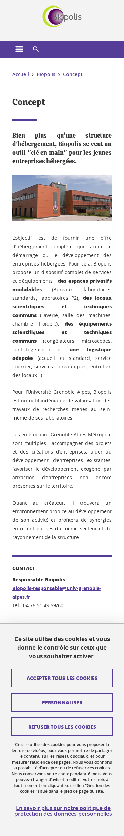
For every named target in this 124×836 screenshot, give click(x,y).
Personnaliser (62, 702)
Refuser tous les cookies (62, 726)
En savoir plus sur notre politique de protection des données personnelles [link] (63, 811)
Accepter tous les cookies (62, 677)
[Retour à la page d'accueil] (62, 16)
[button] (36, 49)
